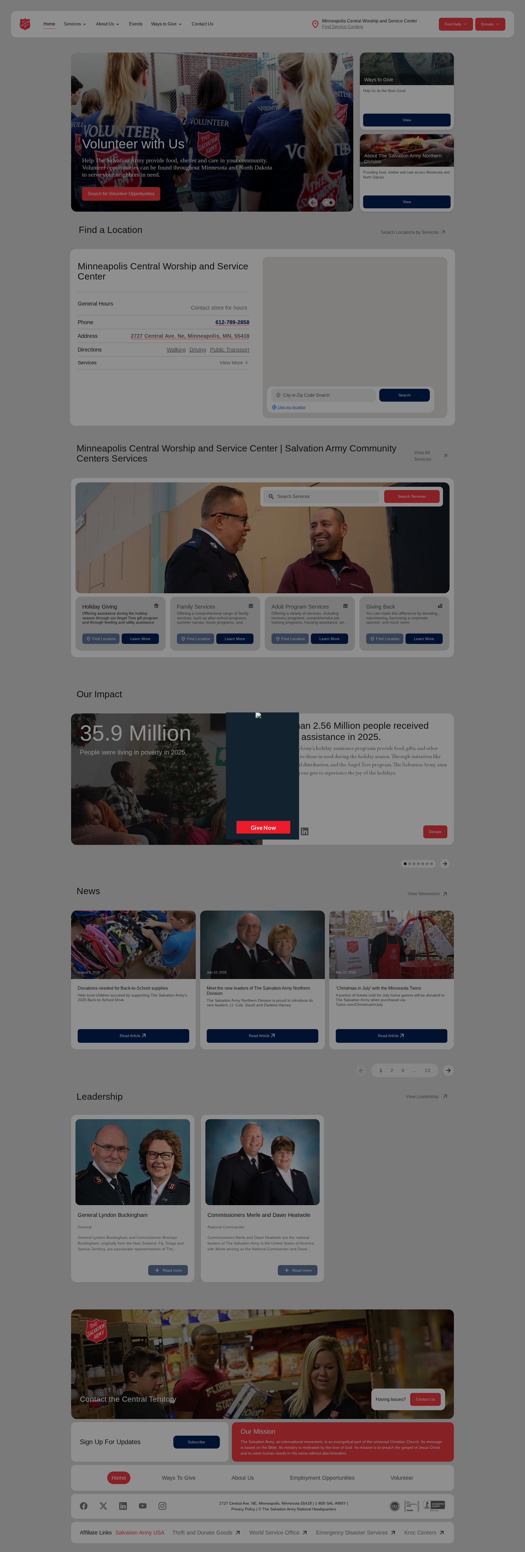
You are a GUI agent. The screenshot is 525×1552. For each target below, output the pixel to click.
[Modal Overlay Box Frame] (262, 776)
